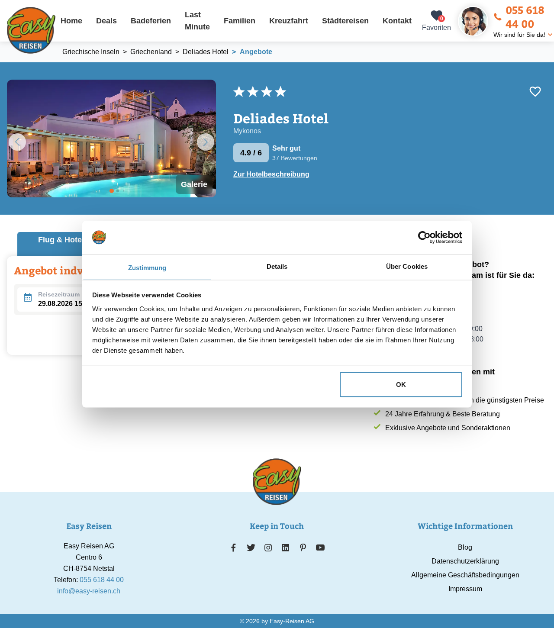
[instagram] (268, 547)
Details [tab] (277, 266)
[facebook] (233, 547)
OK (401, 384)
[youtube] (320, 547)
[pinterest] (302, 547)
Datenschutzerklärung (465, 561)
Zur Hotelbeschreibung (271, 174)
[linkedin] (285, 547)
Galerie (194, 184)
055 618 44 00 (525, 16)
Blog (465, 547)
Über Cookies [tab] (407, 266)
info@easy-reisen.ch (88, 591)
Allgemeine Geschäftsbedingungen (465, 575)
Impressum (465, 589)
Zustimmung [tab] (147, 267)
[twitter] (251, 547)
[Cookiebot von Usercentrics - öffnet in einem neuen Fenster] (424, 237)
